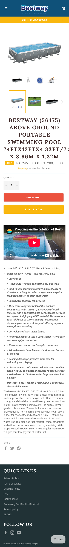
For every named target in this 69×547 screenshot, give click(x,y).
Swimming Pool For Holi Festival (21, 504)
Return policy (11, 499)
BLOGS (8, 514)
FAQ (6, 493)
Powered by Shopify (29, 544)
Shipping (22, 168)
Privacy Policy (11, 478)
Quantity (9, 177)
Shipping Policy (12, 488)
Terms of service (12, 483)
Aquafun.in (15, 544)
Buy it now (33, 209)
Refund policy (11, 509)
